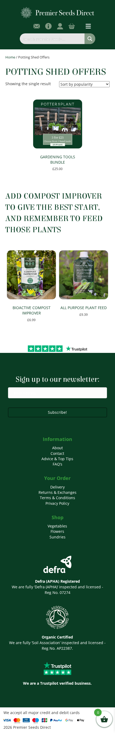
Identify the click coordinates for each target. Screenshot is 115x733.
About (57, 447)
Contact (57, 453)
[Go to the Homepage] (58, 12)
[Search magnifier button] (90, 38)
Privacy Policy (57, 503)
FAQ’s (57, 464)
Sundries (57, 536)
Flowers (57, 531)
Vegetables (57, 526)
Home (10, 57)
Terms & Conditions (57, 497)
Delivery (57, 487)
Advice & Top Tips (57, 458)
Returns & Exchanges (57, 492)
